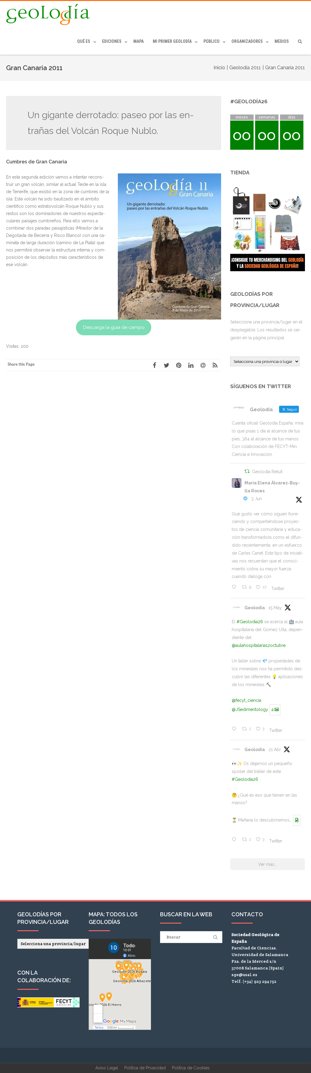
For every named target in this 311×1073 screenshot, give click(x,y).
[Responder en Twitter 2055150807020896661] (235, 729)
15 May (275, 607)
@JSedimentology (250, 709)
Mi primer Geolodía (172, 41)
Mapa (138, 41)
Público (211, 41)
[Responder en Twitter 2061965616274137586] (235, 587)
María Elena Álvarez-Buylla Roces (272, 486)
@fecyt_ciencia (246, 700)
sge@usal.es (244, 974)
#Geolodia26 (250, 621)
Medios (282, 41)
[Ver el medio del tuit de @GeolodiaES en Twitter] (296, 820)
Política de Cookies (191, 1067)
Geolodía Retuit (267, 471)
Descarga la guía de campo (114, 327)
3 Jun (256, 498)
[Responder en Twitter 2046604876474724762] (235, 840)
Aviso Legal (106, 1067)
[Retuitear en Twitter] (247, 472)
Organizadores (247, 41)
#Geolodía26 (245, 779)
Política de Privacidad (145, 1067)
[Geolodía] (49, 14)
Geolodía (254, 607)
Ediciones (111, 41)
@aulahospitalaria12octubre (258, 645)
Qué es (83, 41)
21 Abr (274, 749)
